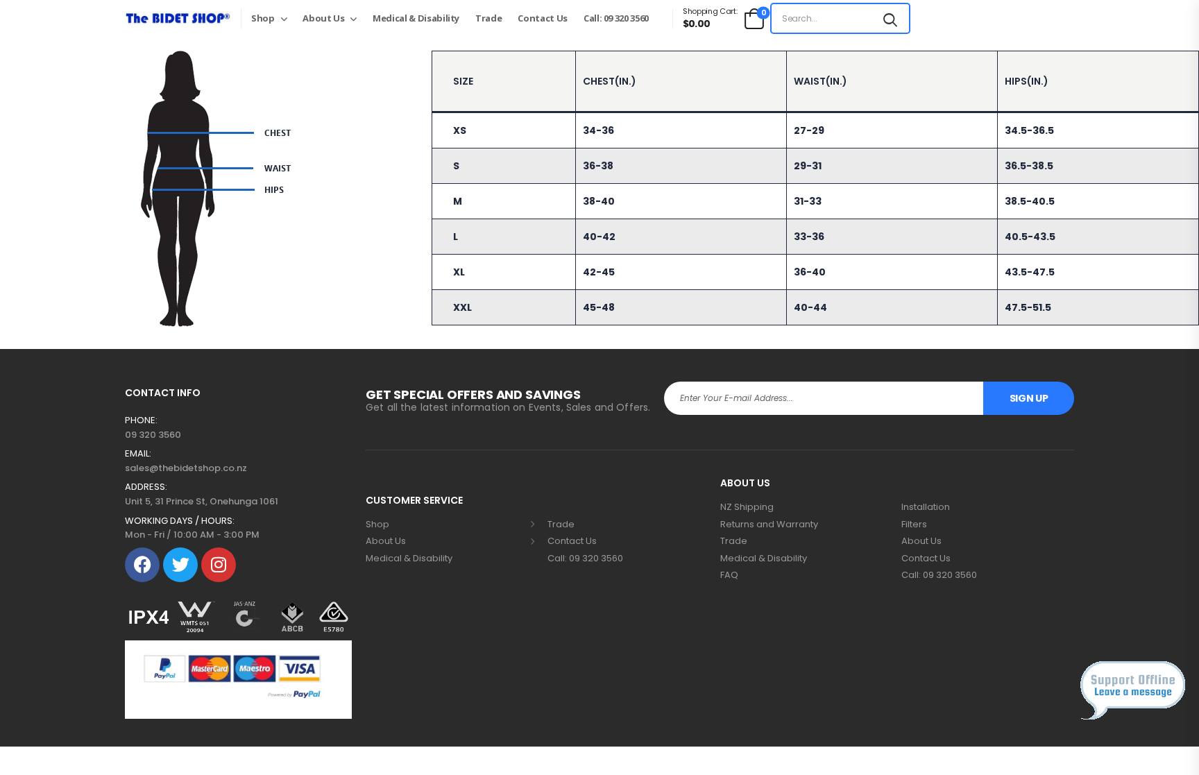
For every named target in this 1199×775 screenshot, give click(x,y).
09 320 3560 (153, 434)
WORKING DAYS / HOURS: (180, 521)
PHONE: (141, 420)
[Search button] (890, 18)
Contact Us (543, 18)
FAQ (729, 575)
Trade (488, 18)
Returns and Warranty (769, 524)
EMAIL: (138, 453)
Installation (925, 507)
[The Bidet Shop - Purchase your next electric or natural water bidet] (177, 18)
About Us (323, 18)
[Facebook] (142, 564)
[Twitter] (180, 564)
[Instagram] (218, 564)
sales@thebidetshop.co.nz (186, 468)
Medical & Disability (416, 18)
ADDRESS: (146, 487)
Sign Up (1029, 398)
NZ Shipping (747, 507)
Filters (914, 524)
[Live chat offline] (1132, 690)
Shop (263, 18)
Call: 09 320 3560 (616, 18)
